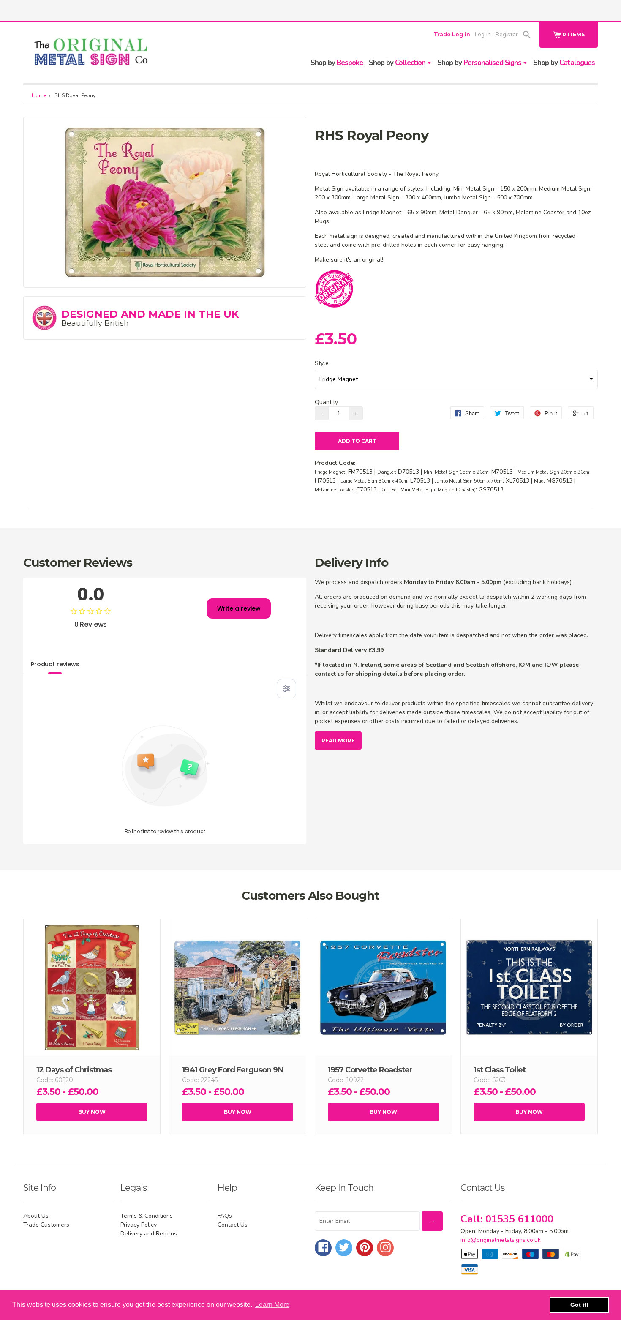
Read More (338, 740)
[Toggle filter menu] (286, 688)
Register (507, 34)
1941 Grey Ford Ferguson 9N (232, 1070)
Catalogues (564, 63)
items (573, 34)
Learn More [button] (272, 1304)
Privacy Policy (138, 1225)
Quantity (326, 402)
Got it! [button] (579, 1304)
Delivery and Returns (148, 1234)
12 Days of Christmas (74, 1070)
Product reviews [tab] (55, 664)
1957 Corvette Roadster (370, 1070)
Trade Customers (46, 1225)
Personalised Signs (480, 63)
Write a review (239, 608)
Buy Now (92, 1112)
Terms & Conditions (146, 1216)
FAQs (225, 1216)
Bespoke (336, 63)
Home (39, 95)
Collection (398, 63)
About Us (36, 1216)
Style (322, 363)
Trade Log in (452, 34)
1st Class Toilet (500, 1070)
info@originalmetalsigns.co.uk (500, 1240)
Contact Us (233, 1225)
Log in (483, 34)
